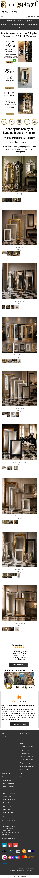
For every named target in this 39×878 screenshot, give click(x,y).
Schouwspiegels (7, 796)
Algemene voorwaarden (17, 871)
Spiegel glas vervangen (26, 753)
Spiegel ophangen (25, 750)
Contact (22, 737)
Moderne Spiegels (20, 24)
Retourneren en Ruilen (26, 756)
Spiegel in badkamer (8, 786)
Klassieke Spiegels (7, 24)
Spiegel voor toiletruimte (10, 816)
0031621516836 (9, 838)
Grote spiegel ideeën (9, 790)
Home (4, 734)
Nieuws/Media (24, 769)
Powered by (19, 876)
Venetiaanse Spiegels (25, 21)
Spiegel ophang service (26, 746)
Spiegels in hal (7, 806)
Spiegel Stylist (24, 740)
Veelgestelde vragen (26, 763)
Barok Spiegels (12, 21)
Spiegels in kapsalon (8, 813)
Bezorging (23, 743)
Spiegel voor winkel (8, 780)
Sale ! (19, 28)
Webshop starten (19, 724)
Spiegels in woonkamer (9, 799)
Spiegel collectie (25, 734)
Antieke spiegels (33, 24)
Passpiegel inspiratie (8, 783)
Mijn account (6, 774)
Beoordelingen (18, 665)
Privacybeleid (30, 871)
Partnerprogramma (8, 820)
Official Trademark (25, 777)
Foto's (4, 777)
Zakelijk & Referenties (26, 759)
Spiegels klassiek (7, 809)
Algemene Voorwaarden (27, 766)
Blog (21, 774)
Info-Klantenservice (8, 737)
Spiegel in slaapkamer (9, 793)
